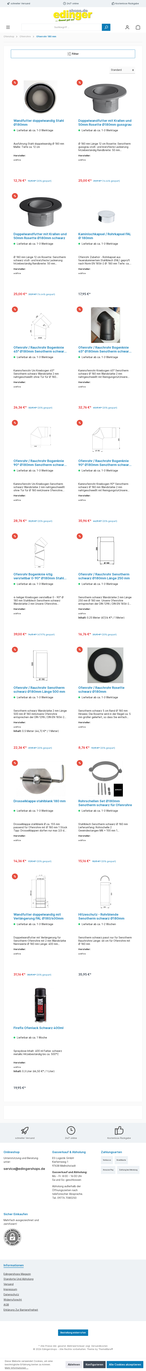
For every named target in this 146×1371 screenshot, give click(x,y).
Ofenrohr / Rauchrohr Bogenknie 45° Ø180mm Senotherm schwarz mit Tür (104, 349)
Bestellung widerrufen (73, 1332)
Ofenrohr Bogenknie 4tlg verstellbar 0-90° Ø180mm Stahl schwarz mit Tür (39, 576)
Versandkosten (99, 1346)
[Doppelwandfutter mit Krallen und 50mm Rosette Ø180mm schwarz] (40, 211)
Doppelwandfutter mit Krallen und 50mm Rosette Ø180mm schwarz (40, 236)
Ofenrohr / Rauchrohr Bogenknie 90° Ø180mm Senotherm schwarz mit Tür (104, 463)
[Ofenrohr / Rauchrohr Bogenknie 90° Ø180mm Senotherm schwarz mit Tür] (105, 438)
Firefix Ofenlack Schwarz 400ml (39, 1028)
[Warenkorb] (138, 27)
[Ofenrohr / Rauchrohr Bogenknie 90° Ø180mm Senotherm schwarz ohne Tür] (40, 438)
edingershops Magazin (17, 1273)
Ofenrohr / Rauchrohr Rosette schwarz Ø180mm (101, 689)
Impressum (10, 1289)
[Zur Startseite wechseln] (73, 15)
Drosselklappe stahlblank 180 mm (40, 801)
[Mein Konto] (127, 27)
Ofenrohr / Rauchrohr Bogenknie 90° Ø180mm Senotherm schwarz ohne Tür (40, 463)
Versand (9, 1284)
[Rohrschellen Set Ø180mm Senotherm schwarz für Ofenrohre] (105, 778)
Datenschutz (11, 1294)
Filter (75, 53)
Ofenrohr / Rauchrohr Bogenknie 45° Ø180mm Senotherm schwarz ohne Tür (40, 349)
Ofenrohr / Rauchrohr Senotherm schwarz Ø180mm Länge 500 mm (39, 689)
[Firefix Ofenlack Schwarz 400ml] (40, 1005)
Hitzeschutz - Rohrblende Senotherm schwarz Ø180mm (101, 916)
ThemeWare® (105, 1349)
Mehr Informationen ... (16, 1368)
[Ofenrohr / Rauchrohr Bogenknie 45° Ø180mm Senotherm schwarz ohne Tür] (40, 325)
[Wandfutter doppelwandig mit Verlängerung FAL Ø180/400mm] (40, 892)
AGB (6, 1304)
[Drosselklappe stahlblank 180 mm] (40, 778)
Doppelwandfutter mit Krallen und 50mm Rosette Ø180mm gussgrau (105, 122)
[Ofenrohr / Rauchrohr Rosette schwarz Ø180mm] (105, 665)
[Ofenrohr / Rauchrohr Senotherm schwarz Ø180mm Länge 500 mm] (40, 665)
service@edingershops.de (24, 1169)
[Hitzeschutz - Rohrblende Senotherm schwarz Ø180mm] (105, 892)
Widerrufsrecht (13, 1299)
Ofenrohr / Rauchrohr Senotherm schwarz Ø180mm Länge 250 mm (104, 576)
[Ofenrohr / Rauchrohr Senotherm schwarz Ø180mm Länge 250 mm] (105, 552)
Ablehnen (74, 1364)
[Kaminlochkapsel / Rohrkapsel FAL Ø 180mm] (105, 211)
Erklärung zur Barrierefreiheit (21, 1309)
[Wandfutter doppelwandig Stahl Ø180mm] (40, 98)
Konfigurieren (94, 1364)
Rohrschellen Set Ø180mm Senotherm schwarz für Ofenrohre (105, 803)
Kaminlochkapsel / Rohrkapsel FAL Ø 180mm (104, 236)
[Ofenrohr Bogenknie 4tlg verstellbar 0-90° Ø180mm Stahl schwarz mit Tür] (40, 552)
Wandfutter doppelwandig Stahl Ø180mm (39, 122)
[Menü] (8, 27)
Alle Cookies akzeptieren (125, 1364)
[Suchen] (106, 27)
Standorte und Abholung (18, 1278)
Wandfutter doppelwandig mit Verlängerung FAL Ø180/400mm (39, 916)
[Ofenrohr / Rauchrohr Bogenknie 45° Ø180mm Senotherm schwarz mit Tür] (105, 325)
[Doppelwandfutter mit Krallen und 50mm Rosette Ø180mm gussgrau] (105, 98)
